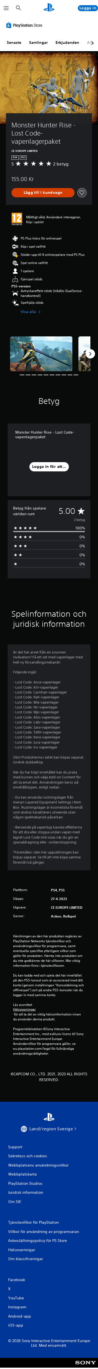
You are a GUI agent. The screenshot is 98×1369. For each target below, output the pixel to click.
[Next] (90, 353)
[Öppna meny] (6, 8)
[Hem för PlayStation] (49, 8)
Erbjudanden (67, 42)
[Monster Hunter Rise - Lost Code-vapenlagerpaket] (41, 354)
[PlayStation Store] (25, 25)
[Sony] (85, 1366)
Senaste (14, 42)
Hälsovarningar (24, 1009)
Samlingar (38, 42)
